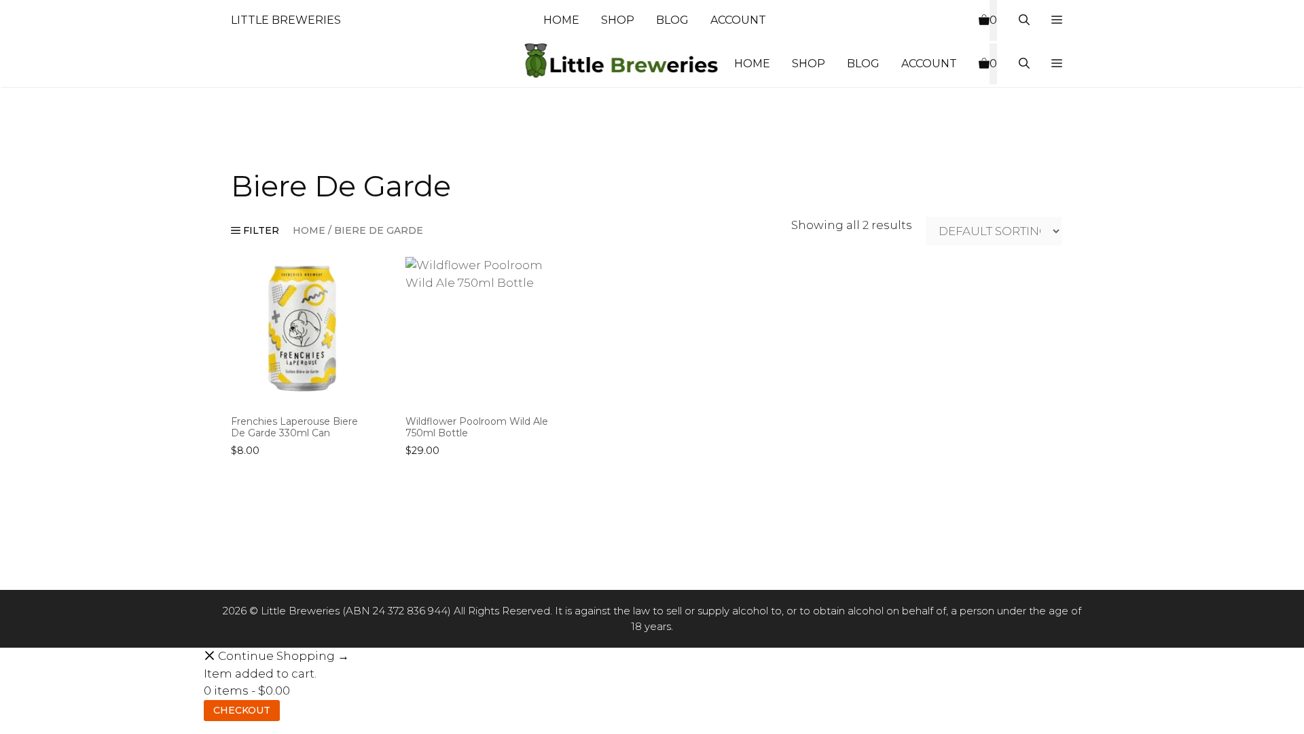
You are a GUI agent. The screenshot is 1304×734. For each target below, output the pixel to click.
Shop (617, 20)
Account (738, 20)
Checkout (241, 710)
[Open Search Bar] (1024, 20)
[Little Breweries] (621, 63)
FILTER (259, 230)
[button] (1056, 20)
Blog (672, 20)
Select (250, 481)
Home (561, 20)
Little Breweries (286, 20)
